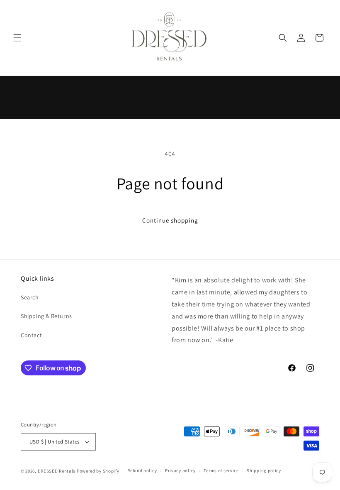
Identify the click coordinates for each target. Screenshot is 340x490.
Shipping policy (264, 470)
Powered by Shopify (98, 471)
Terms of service (221, 470)
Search (30, 297)
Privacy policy (180, 470)
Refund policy (142, 470)
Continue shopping (170, 220)
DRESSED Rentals (57, 471)
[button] (17, 38)
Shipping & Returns (46, 316)
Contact (31, 335)
